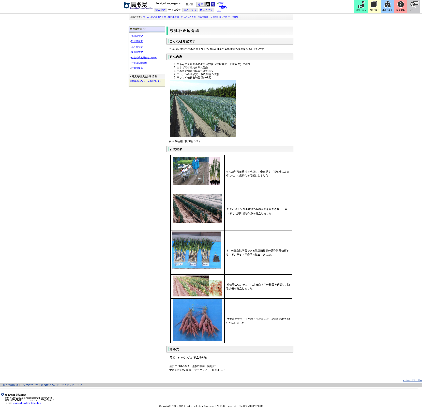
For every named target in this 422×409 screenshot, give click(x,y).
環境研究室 (137, 52)
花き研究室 (137, 46)
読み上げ (160, 9)
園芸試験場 (203, 17)
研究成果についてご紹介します (146, 80)
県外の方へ (361, 10)
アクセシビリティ (71, 385)
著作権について (50, 385)
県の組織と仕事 (158, 17)
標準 (200, 4)
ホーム (146, 17)
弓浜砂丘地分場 (230, 17)
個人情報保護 (10, 385)
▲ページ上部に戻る (412, 380)
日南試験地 (137, 68)
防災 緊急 (400, 10)
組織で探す (387, 10)
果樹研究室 (137, 36)
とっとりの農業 (188, 17)
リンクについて (29, 385)
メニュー (414, 10)
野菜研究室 (137, 41)
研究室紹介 (216, 17)
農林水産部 (173, 17)
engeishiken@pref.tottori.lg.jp (27, 403)
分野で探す (374, 10)
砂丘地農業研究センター (144, 57)
